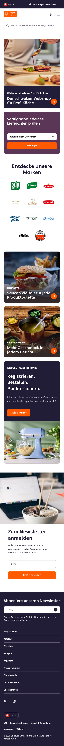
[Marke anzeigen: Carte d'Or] (15, 202)
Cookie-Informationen (41, 723)
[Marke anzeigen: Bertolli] (49, 186)
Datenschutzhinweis (19, 723)
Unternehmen (11, 689)
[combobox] (32, 25)
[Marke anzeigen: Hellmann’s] (15, 219)
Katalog (7, 638)
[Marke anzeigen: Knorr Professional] (32, 186)
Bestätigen (31, 145)
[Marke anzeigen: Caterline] (32, 202)
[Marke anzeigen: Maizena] (24, 235)
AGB (5, 723)
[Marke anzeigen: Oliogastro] (15, 186)
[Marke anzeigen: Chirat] (49, 202)
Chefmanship (10, 675)
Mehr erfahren (18, 412)
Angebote (8, 660)
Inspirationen (10, 631)
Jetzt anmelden (32, 574)
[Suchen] (7, 25)
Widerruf (20, 729)
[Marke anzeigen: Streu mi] (40, 235)
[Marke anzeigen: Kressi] (32, 219)
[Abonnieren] (55, 609)
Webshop (8, 646)
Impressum (9, 729)
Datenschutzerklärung (16, 619)
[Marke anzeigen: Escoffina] (49, 219)
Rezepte (8, 653)
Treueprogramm (12, 667)
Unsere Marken (11, 682)
